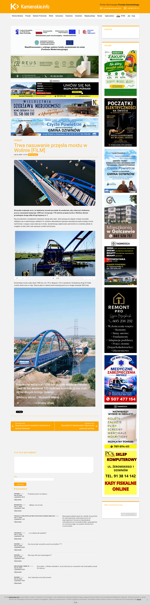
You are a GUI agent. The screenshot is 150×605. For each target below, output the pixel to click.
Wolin (51, 16)
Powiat (28, 16)
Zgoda (76, 602)
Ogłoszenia (109, 16)
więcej (139, 599)
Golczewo (59, 16)
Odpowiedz (18, 500)
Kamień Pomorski (40, 16)
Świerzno (69, 16)
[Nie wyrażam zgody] (147, 600)
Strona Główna (17, 16)
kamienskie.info (14, 597)
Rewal (99, 16)
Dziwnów (78, 16)
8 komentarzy (33, 154)
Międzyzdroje (89, 16)
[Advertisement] (54, 441)
